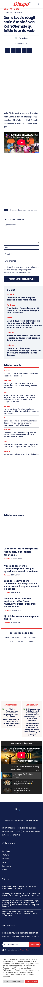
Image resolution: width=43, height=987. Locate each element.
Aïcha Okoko (13, 210)
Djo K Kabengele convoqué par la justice (21, 454)
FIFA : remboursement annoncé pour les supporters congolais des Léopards (21, 445)
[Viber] (24, 50)
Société (8, 9)
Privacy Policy (24, 950)
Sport (9, 318)
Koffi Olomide (32, 210)
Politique (11, 305)
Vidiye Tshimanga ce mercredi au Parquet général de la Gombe (11, 722)
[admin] (17, 38)
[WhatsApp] (18, 50)
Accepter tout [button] (31, 981)
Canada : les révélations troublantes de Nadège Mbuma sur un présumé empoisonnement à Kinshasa (24, 351)
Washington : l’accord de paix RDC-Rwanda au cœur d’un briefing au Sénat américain (23, 310)
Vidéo (17, 9)
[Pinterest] (29, 50)
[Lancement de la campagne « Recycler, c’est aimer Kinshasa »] (21, 532)
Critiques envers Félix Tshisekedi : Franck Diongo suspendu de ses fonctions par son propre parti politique (32, 729)
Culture (10, 333)
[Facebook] (7, 50)
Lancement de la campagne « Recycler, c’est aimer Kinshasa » (22, 298)
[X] (13, 50)
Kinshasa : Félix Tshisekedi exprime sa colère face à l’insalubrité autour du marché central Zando (20, 435)
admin (25, 38)
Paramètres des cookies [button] (13, 981)
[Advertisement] (21, 80)
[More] (35, 50)
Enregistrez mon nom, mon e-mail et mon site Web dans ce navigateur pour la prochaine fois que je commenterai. (21, 269)
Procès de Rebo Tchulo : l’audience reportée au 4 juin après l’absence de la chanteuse (23, 337)
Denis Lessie (23, 210)
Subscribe (35, 944)
